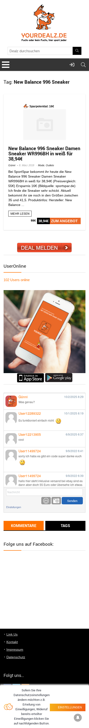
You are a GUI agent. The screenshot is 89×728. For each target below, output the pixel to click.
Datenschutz (15, 657)
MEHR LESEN (19, 213)
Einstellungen (13, 507)
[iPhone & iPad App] (30, 375)
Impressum (14, 649)
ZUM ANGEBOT (64, 221)
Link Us (12, 634)
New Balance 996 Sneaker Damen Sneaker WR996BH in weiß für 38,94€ (44, 153)
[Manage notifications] (78, 717)
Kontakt (12, 642)
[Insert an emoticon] (46, 500)
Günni (11, 165)
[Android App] (58, 375)
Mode (41, 165)
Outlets (50, 165)
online (17, 280)
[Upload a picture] (56, 500)
